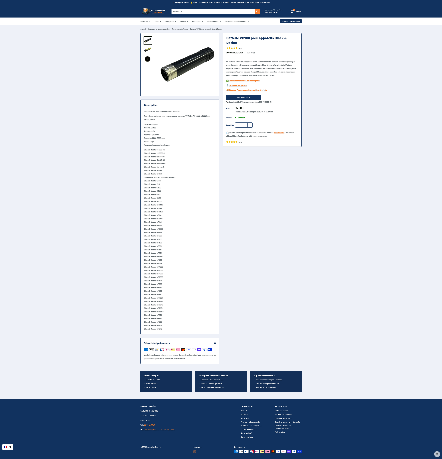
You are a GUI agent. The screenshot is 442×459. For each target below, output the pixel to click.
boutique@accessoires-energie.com (159, 430)
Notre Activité (246, 433)
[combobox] (7, 447)
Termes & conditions (283, 414)
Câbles (183, 21)
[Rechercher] (257, 11)
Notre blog (245, 418)
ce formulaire (279, 132)
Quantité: (230, 125)
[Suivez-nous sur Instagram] (194, 451)
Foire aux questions (248, 429)
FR (10, 447)
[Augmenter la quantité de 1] (250, 125)
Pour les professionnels (250, 422)
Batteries (144, 21)
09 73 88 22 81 (149, 425)
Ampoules (196, 21)
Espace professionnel (291, 21)
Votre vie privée (281, 411)
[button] (291, 11)
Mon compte (270, 12)
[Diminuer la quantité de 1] (237, 125)
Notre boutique (247, 437)
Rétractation (280, 432)
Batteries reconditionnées (235, 21)
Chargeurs (169, 21)
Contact (244, 411)
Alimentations (212, 21)
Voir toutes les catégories (251, 426)
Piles (156, 21)
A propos (244, 414)
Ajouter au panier (244, 97)
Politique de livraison (283, 418)
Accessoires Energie (234, 53)
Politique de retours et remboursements (284, 427)
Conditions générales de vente (287, 422)
